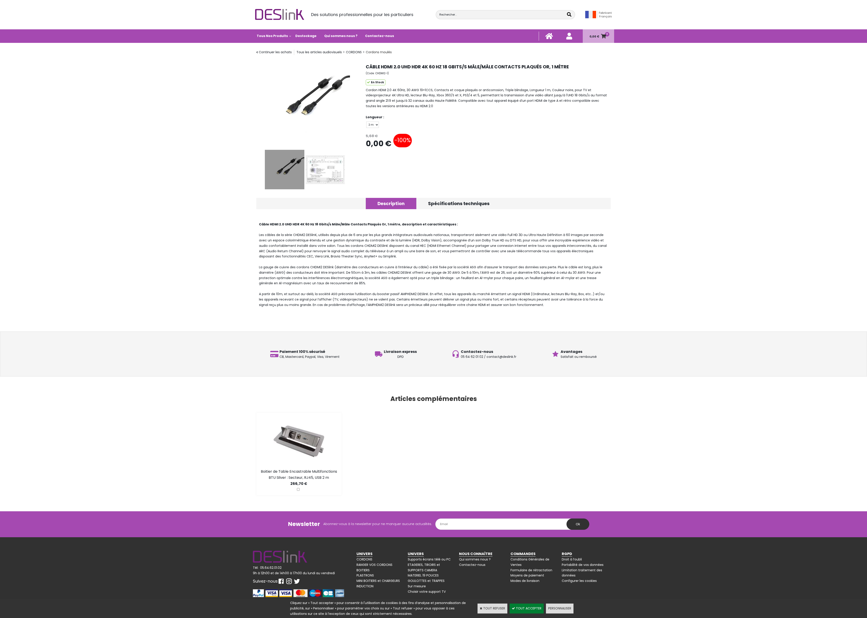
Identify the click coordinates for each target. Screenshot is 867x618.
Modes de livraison (524, 581)
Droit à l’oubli (572, 559)
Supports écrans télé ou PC (429, 559)
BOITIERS (363, 570)
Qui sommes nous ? (340, 36)
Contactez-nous (379, 36)
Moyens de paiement (527, 575)
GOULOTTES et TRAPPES (426, 581)
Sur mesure (417, 586)
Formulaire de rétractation (531, 570)
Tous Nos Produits (272, 36)
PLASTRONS (365, 575)
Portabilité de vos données (583, 564)
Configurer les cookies (579, 581)
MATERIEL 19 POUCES (423, 575)
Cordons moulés (379, 52)
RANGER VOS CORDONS (374, 564)
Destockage (306, 36)
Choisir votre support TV (427, 591)
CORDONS (354, 52)
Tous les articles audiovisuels (319, 52)
